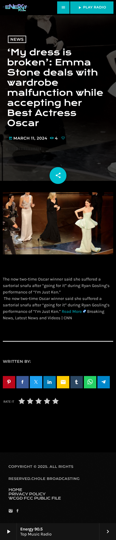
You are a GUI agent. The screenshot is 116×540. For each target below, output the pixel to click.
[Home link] (15, 7)
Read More (72, 311)
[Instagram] (10, 511)
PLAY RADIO (91, 7)
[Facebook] (17, 511)
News (17, 39)
